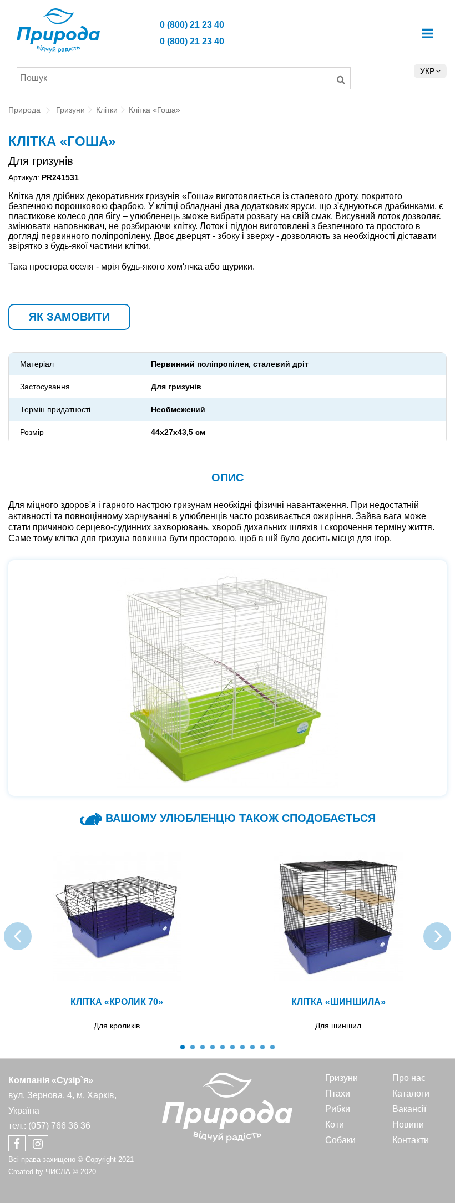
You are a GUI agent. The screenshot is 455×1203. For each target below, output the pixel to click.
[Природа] (91, 30)
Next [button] (437, 936)
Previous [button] (18, 936)
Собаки (340, 1140)
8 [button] (252, 1047)
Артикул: (23, 177)
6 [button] (232, 1047)
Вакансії (409, 1109)
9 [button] (262, 1047)
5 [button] (222, 1047)
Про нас (409, 1078)
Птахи (337, 1093)
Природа (24, 109)
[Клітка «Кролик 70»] (117, 916)
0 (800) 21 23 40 (192, 24)
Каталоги (410, 1093)
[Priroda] (227, 1107)
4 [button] (212, 1047)
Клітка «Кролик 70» (116, 1002)
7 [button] (242, 1047)
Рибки (337, 1109)
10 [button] (272, 1047)
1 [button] (182, 1047)
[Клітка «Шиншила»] (338, 916)
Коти (334, 1124)
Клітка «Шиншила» (338, 1002)
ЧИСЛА (58, 1172)
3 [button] (202, 1047)
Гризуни (341, 1078)
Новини (408, 1124)
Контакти (410, 1140)
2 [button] (192, 1047)
